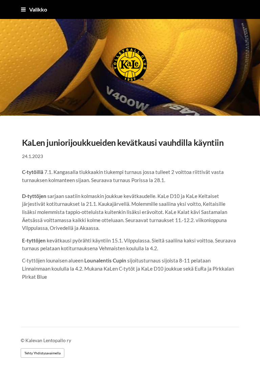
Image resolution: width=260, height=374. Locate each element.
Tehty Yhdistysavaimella (42, 353)
